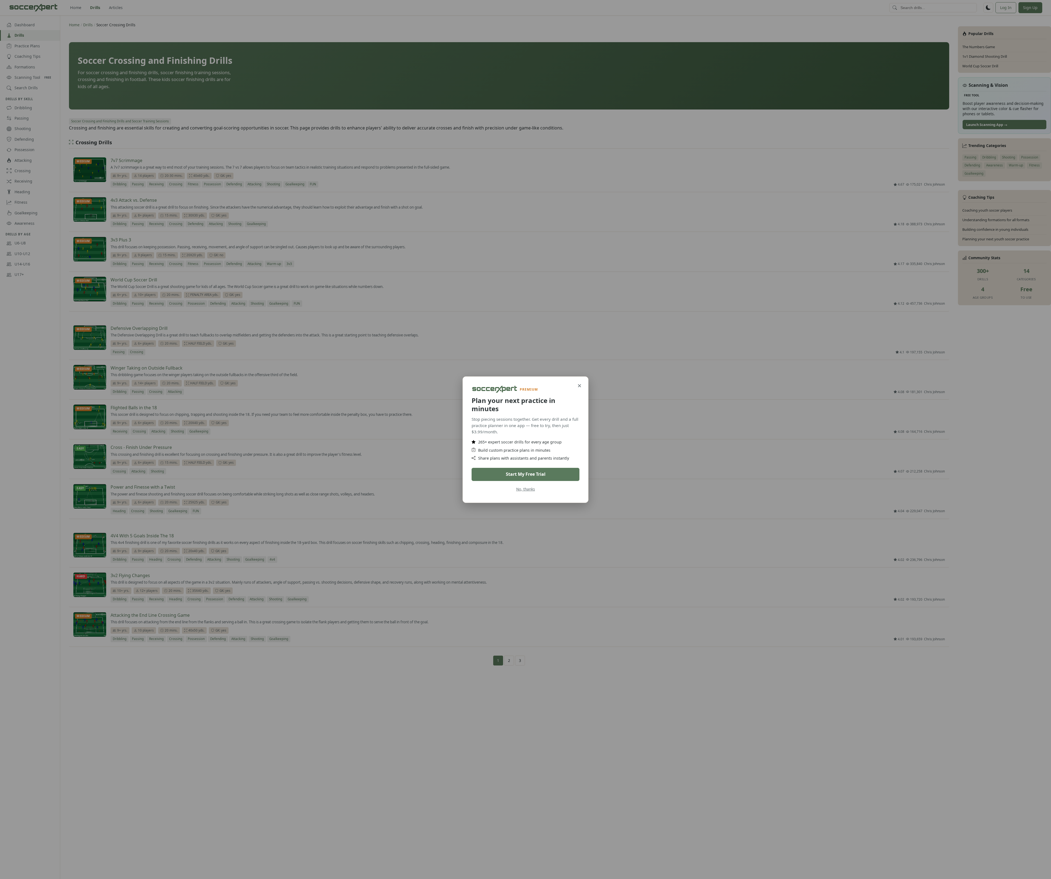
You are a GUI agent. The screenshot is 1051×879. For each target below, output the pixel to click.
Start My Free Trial (525, 474)
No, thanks (525, 488)
